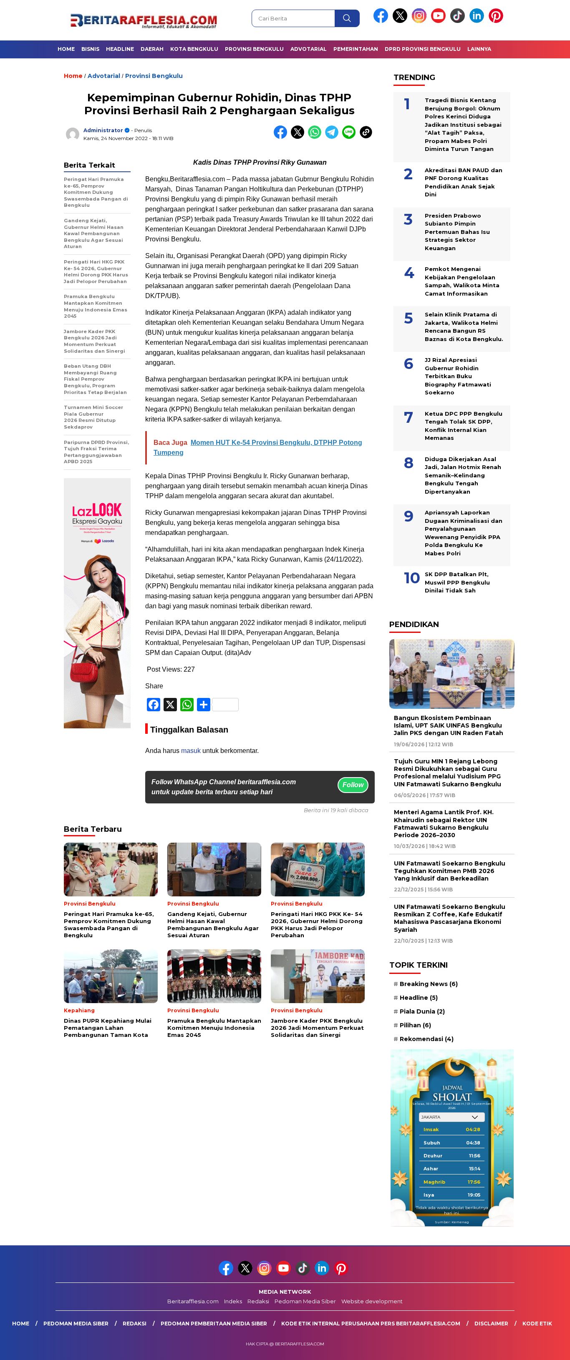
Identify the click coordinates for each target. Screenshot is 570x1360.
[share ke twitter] (299, 137)
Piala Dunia (422, 1011)
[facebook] (382, 21)
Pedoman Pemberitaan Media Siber (214, 1323)
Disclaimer (491, 1323)
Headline (120, 49)
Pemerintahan (355, 49)
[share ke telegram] (333, 137)
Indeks (233, 1301)
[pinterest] (497, 21)
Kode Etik (537, 1323)
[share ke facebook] (282, 137)
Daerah (152, 49)
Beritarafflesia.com (193, 1301)
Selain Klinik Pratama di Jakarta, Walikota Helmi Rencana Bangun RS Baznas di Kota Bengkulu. (464, 326)
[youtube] (440, 21)
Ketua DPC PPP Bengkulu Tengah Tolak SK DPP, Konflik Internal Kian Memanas (463, 426)
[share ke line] (350, 137)
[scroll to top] (546, 1347)
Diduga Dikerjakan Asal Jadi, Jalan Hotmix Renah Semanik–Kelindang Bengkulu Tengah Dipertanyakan (463, 475)
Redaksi (258, 1301)
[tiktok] (459, 21)
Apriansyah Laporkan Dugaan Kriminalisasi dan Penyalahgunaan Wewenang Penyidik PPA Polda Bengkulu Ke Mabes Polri (463, 533)
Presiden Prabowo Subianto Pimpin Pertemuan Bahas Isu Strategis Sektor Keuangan (457, 231)
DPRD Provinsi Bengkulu (423, 49)
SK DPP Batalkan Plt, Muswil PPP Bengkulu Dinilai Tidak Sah (457, 582)
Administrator (103, 130)
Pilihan (415, 1025)
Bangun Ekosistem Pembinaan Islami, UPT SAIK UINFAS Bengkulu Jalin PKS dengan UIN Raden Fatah (448, 725)
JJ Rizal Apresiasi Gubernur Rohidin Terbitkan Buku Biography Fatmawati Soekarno (458, 376)
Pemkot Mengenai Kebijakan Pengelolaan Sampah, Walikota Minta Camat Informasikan (462, 281)
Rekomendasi (427, 1039)
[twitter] (401, 21)
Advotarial (308, 49)
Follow (353, 784)
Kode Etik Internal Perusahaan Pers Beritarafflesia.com (370, 1323)
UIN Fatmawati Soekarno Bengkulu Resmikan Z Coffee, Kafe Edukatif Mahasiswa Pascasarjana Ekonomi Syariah (449, 918)
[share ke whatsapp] (316, 137)
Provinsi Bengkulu (254, 49)
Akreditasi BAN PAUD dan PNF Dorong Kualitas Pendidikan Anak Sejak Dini (463, 182)
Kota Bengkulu (194, 49)
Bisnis (90, 49)
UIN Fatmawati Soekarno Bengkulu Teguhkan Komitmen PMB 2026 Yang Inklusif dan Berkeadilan (449, 871)
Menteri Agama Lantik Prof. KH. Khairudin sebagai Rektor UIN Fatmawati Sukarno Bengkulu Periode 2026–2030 (444, 823)
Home (66, 49)
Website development (372, 1301)
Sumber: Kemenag (452, 1222)
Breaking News (429, 984)
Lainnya (479, 49)
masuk (191, 750)
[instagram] (420, 21)
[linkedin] (478, 21)
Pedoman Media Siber (305, 1301)
